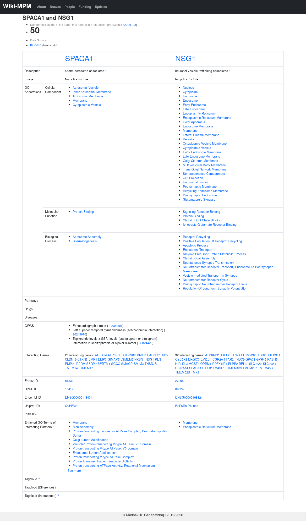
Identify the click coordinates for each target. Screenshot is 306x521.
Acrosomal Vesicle (85, 87)
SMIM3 (139, 363)
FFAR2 (229, 359)
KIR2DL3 (181, 363)
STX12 (207, 368)
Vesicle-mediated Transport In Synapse (210, 275)
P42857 (193, 405)
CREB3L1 (273, 355)
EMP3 (102, 359)
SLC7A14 (181, 368)
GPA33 (250, 359)
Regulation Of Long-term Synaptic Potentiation (215, 288)
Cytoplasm (190, 91)
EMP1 (92, 359)
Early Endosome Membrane (202, 152)
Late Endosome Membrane (201, 156)
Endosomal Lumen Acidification (94, 452)
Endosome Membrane (198, 126)
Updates (101, 6)
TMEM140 (72, 368)
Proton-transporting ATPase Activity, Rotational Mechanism (114, 465)
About (41, 6)
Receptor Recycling (196, 236)
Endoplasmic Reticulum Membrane (207, 117)
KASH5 (272, 359)
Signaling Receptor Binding (201, 211)
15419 (69, 389)
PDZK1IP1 (219, 363)
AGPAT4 (101, 355)
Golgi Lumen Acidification (90, 439)
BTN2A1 (236, 355)
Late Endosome (194, 109)
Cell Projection (193, 177)
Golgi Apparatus (194, 122)
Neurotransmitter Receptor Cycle (205, 279)
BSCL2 (225, 355)
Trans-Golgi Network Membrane (204, 169)
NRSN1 (139, 359)
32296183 (129, 24)
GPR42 (261, 359)
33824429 (145, 342)
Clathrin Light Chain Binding (202, 220)
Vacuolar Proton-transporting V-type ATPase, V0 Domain (112, 444)
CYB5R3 (181, 359)
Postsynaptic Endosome (200, 195)
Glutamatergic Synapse (199, 199)
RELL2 (243, 363)
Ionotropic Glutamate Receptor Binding (209, 224)
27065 (179, 380)
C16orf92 (249, 355)
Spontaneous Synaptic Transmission (208, 262)
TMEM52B (182, 372)
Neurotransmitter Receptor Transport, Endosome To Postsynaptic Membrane (228, 268)
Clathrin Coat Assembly (199, 258)
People (70, 6)
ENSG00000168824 (188, 397)
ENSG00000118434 (78, 397)
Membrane (80, 100)
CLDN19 (70, 359)
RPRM (80, 363)
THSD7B (151, 363)
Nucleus (188, 87)
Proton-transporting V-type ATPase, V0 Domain (105, 448)
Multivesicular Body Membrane (204, 165)
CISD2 (261, 355)
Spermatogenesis (85, 241)
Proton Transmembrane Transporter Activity (103, 461)
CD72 (164, 355)
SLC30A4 (269, 363)
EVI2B (205, 359)
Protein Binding (83, 211)
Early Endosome (194, 104)
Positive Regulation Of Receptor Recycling (212, 241)
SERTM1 (104, 363)
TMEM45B (265, 368)
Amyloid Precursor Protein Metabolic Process (214, 254)
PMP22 (70, 363)
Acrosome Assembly (87, 236)
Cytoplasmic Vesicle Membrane (205, 143)
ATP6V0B (114, 355)
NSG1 (185, 57)
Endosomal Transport (197, 249)
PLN (158, 359)
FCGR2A (217, 359)
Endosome (190, 100)
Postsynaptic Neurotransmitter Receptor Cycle (215, 284)
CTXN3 (82, 359)
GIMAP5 (114, 359)
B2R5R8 (181, 405)
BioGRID (36, 45)
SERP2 (91, 363)
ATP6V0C (129, 355)
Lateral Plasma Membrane (201, 134)
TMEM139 (234, 368)
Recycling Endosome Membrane (205, 190)
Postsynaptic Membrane (200, 186)
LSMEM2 (126, 359)
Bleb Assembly (83, 426)
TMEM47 (86, 368)
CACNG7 (153, 355)
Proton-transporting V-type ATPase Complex (103, 457)
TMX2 (195, 372)
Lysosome (190, 96)
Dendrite (188, 139)
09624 (179, 389)
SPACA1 (79, 57)
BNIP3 (141, 355)
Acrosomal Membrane (88, 96)
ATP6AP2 (212, 355)
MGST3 (194, 363)
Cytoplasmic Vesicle (87, 104)
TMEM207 (250, 368)
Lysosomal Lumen (195, 182)
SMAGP (127, 363)
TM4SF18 (219, 368)
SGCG (115, 363)
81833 (69, 380)
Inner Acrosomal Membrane (92, 91)
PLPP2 (233, 363)
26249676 (79, 334)
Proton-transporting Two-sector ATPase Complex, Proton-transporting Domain (120, 433)
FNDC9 (240, 359)
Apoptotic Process (195, 245)
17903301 (115, 325)
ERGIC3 (194, 359)
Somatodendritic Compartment (204, 173)
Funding (85, 6)
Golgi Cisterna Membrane (200, 160)
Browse (55, 6)
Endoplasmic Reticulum (199, 113)
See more (74, 470)
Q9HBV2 (71, 405)
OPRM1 (205, 363)
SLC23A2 (255, 363)
